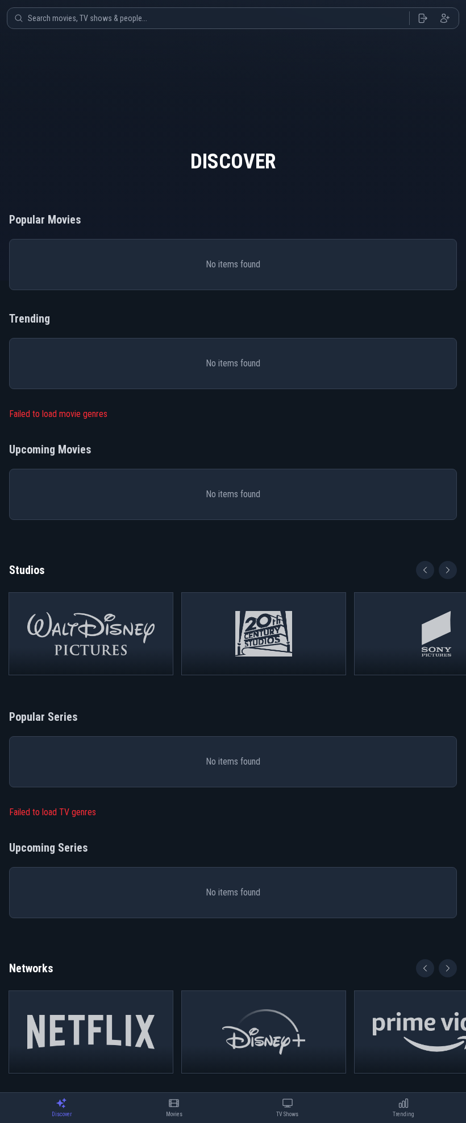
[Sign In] (422, 18)
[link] (91, 634)
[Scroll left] (425, 570)
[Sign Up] (445, 18)
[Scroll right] (448, 570)
